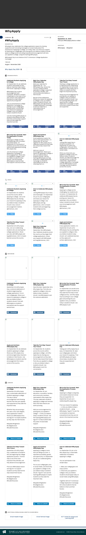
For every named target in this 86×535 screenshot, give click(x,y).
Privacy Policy (73, 531)
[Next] (79, 133)
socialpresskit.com (60, 531)
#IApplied (70, 48)
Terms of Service (80, 531)
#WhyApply (61, 48)
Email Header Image (16, 516)
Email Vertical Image (43, 516)
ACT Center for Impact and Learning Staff (69, 517)
